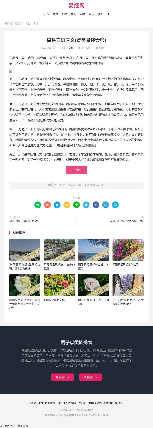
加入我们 (62, 377)
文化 (28, 23)
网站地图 (88, 410)
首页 (46, 14)
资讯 (54, 403)
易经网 (76, 6)
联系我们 (90, 377)
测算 (100, 14)
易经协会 (87, 403)
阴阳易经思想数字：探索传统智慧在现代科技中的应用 (24, 303)
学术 (73, 14)
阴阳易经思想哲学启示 (126, 264)
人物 (82, 14)
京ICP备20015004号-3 (14, 426)
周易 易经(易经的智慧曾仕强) (127, 220)
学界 (55, 14)
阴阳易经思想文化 (54, 299)
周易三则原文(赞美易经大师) (76, 40)
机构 (64, 14)
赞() (76, 170)
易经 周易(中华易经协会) (23, 220)
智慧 (91, 14)
